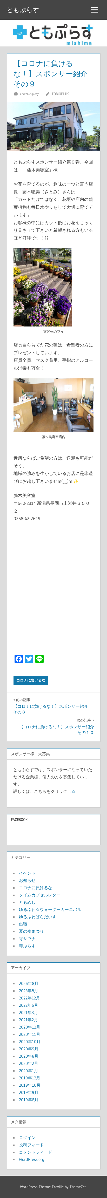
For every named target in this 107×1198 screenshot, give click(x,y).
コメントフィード (35, 1152)
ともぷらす (23, 9)
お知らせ (27, 880)
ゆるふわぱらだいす (37, 916)
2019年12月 (29, 1077)
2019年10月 (30, 1085)
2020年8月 (28, 1056)
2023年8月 (28, 990)
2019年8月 (28, 1099)
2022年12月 (29, 997)
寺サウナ (27, 938)
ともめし (27, 902)
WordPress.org (31, 1159)
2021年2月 (28, 1019)
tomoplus (60, 93)
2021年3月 (28, 1012)
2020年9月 (28, 1048)
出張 (23, 924)
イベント (27, 873)
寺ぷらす (27, 945)
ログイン (27, 1137)
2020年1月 (28, 1070)
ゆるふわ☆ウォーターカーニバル (50, 909)
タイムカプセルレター (40, 894)
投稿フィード (31, 1144)
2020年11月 (29, 1034)
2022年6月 (28, 1005)
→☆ (71, 791)
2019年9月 (28, 1092)
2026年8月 (28, 983)
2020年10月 (30, 1041)
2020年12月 (29, 1027)
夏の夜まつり (31, 931)
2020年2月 (28, 1063)
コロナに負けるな (30, 680)
